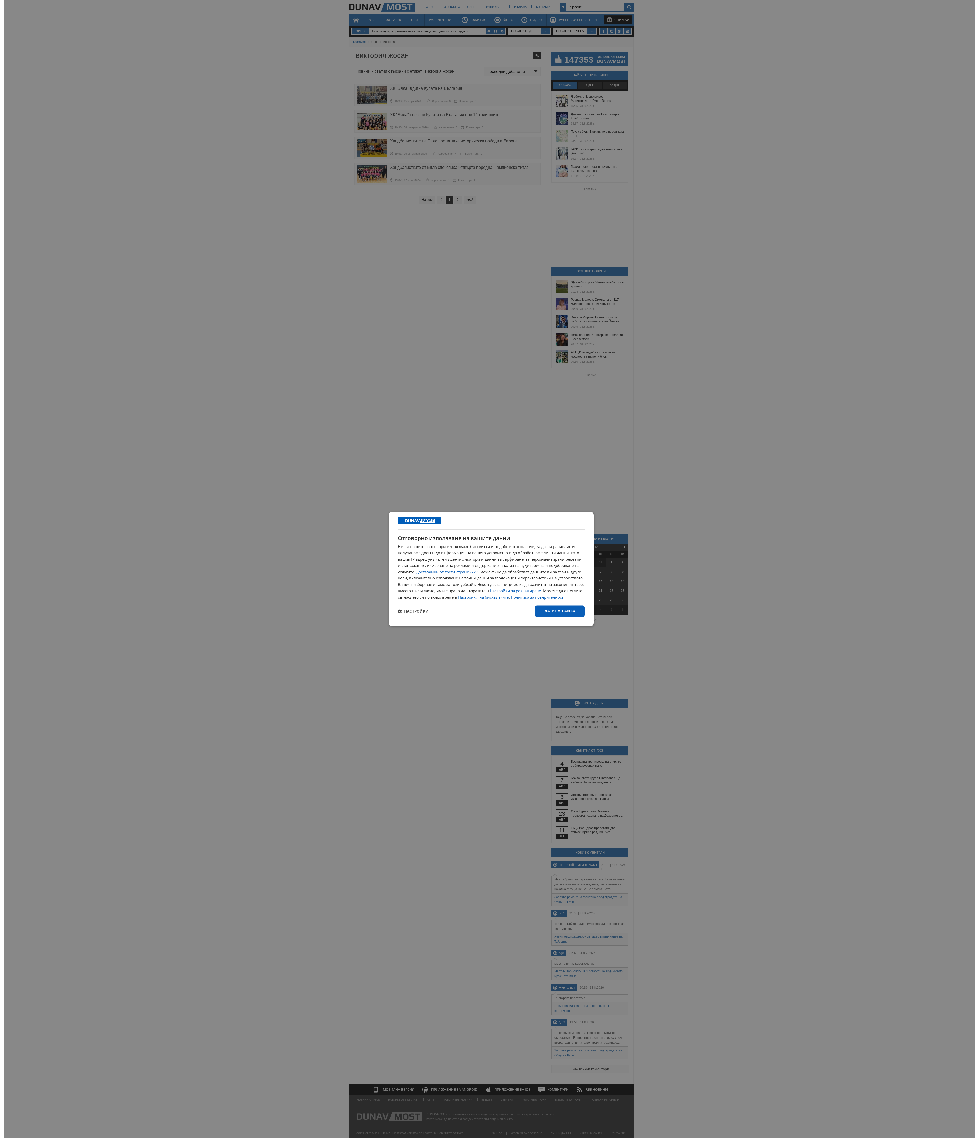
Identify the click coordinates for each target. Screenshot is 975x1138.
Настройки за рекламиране (515, 590)
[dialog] (491, 569)
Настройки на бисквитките (483, 597)
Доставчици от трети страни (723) (447, 571)
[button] (413, 611)
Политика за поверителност (537, 597)
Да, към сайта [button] (560, 611)
